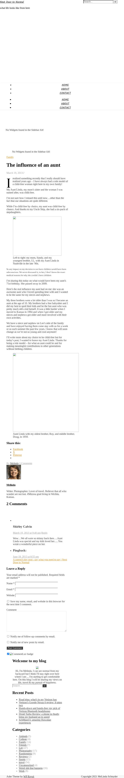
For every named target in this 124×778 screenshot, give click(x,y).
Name (10, 583)
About (65, 89)
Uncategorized (26, 765)
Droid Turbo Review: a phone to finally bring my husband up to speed (39, 715)
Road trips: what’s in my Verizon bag (38, 699)
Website (10, 595)
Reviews (23, 756)
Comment (11, 609)
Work (22, 771)
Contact (65, 93)
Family (10, 157)
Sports (22, 759)
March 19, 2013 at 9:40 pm (27, 532)
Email (10, 589)
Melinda (14, 463)
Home (65, 85)
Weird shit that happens (31, 768)
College (23, 739)
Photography (25, 750)
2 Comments (25, 463)
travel (22, 762)
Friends (22, 745)
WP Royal (28, 776)
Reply (44, 532)
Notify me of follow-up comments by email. (32, 636)
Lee (21, 747)
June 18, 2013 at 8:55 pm (26, 556)
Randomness (25, 753)
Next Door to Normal (12, 2)
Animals (23, 736)
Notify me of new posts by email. (27, 642)
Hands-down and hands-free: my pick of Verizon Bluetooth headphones (39, 710)
